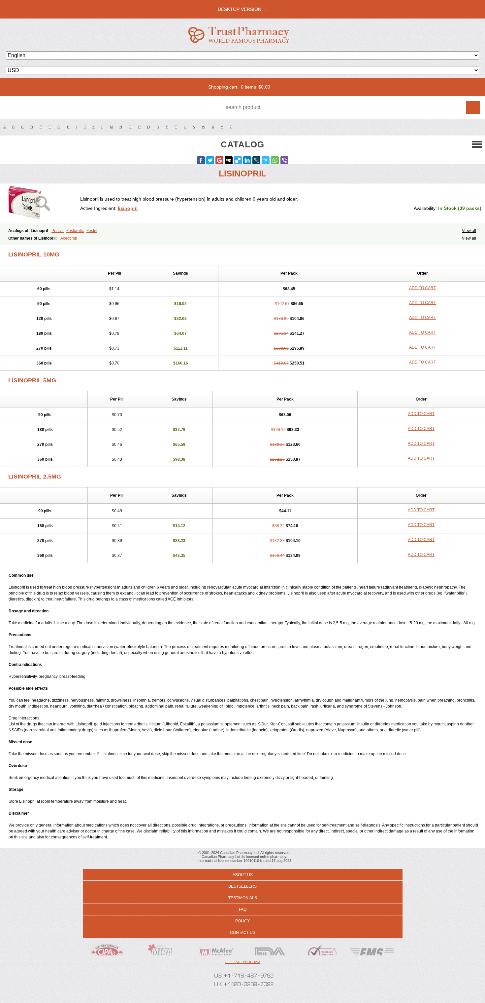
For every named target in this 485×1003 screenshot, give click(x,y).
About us (243, 874)
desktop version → (242, 9)
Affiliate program (242, 962)
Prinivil (57, 230)
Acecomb (68, 238)
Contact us (242, 932)
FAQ (242, 909)
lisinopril (128, 208)
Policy (242, 921)
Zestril (91, 230)
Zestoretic (75, 230)
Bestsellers (242, 886)
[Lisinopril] (43, 203)
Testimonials (242, 898)
